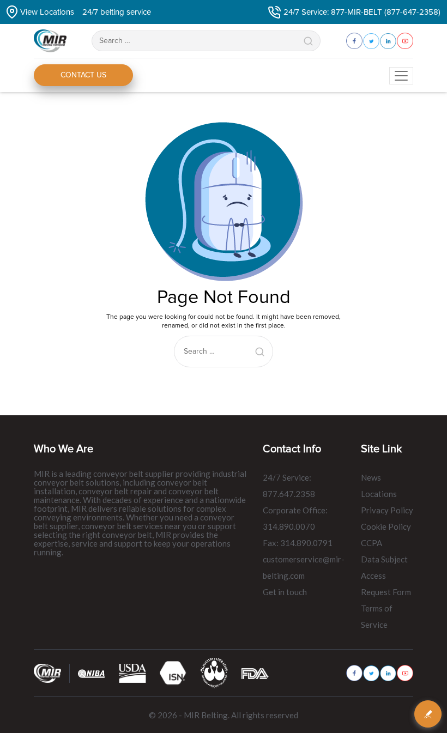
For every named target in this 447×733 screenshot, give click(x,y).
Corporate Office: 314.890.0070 (295, 518)
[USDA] (132, 672)
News (371, 477)
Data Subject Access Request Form (386, 575)
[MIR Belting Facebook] (354, 673)
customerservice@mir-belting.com (304, 567)
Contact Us (83, 75)
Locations (379, 494)
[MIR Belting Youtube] (405, 673)
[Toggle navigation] (401, 75)
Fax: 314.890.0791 (298, 543)
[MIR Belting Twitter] (371, 673)
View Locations (47, 12)
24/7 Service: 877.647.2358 (289, 485)
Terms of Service (376, 616)
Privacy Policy (387, 510)
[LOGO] (214, 672)
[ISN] (173, 672)
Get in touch (285, 592)
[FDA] (255, 672)
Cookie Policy (386, 526)
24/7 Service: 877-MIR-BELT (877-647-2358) (361, 12)
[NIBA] (91, 672)
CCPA (371, 543)
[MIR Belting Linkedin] (388, 673)
